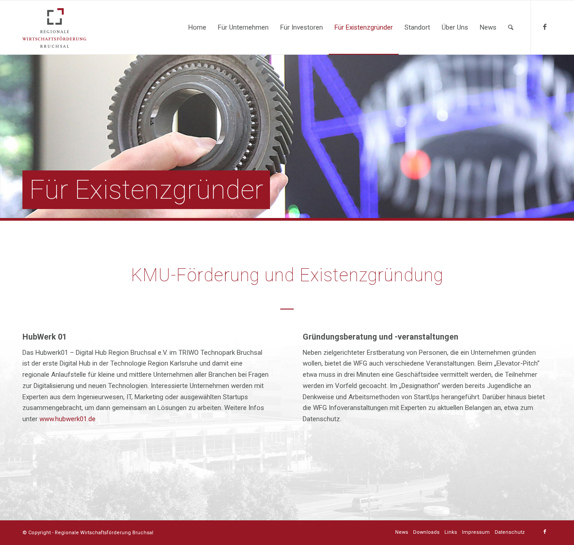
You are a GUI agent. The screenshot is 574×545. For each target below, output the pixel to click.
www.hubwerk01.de (67, 419)
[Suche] (510, 27)
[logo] (54, 27)
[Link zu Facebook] (545, 27)
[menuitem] (197, 27)
